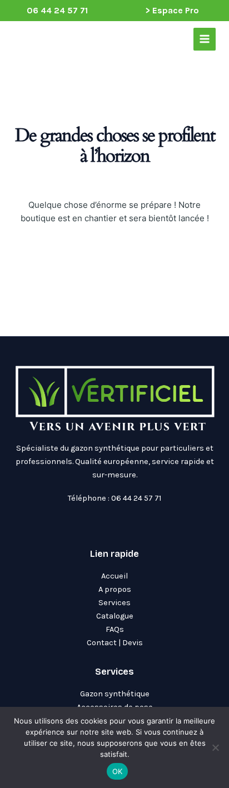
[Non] (215, 747)
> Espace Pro (172, 10)
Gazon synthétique (115, 694)
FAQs (115, 629)
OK (117, 771)
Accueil (114, 576)
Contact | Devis (115, 642)
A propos (114, 589)
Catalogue (114, 616)
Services (114, 602)
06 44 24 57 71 (57, 10)
